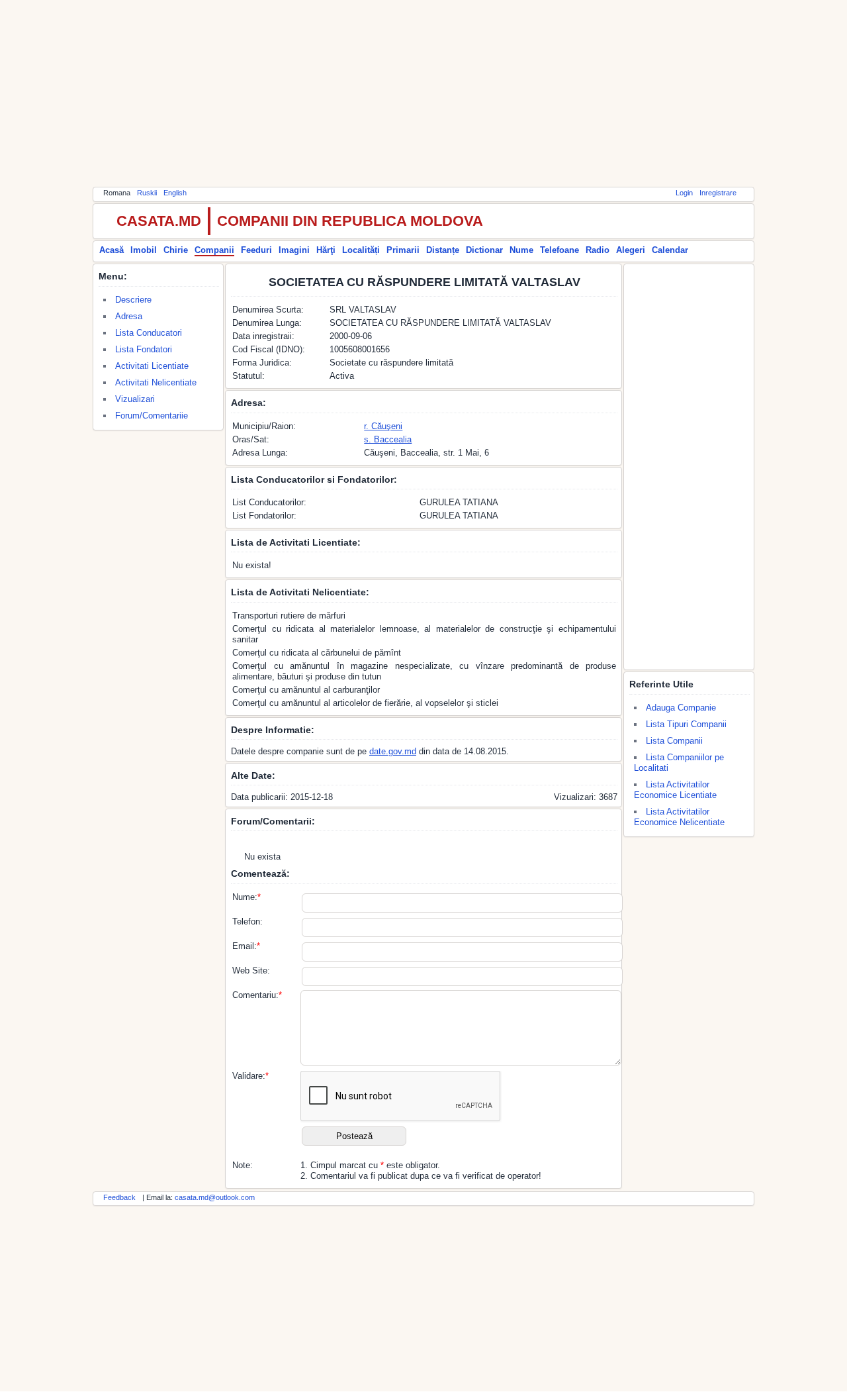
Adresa (128, 316)
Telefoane (559, 250)
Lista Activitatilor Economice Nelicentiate (679, 817)
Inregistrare (717, 193)
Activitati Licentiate (152, 366)
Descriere (133, 300)
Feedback (119, 1197)
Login (684, 193)
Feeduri (256, 250)
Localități (361, 250)
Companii (214, 250)
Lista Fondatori (143, 349)
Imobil (143, 250)
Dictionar (484, 250)
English (175, 193)
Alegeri (630, 250)
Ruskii (147, 193)
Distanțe (442, 250)
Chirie (175, 250)
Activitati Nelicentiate (156, 382)
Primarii (403, 250)
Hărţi (325, 250)
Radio (597, 250)
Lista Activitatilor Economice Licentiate (675, 789)
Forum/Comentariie (151, 416)
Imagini (294, 250)
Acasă (111, 250)
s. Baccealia (388, 439)
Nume (521, 250)
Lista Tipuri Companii (686, 724)
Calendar (670, 250)
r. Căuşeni (383, 426)
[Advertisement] (423, 92)
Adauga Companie (681, 708)
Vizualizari (135, 399)
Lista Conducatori (148, 333)
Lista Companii (674, 741)
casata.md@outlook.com (215, 1197)
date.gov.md (392, 751)
